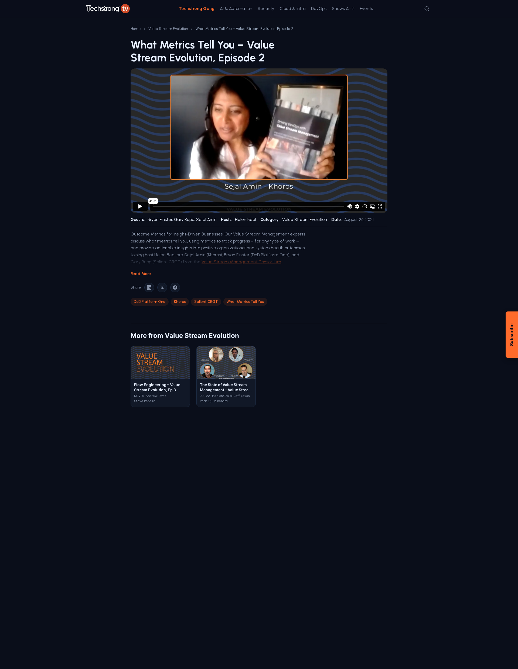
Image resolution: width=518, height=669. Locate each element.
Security (266, 8)
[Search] (427, 8)
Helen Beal (245, 219)
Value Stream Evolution (168, 28)
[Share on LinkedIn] (149, 287)
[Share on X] (162, 287)
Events (366, 8)
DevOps (318, 8)
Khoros (180, 301)
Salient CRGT (206, 301)
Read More (141, 273)
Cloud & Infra (293, 8)
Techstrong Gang (196, 8)
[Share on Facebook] (175, 287)
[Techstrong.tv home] (108, 8)
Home (136, 28)
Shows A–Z (343, 8)
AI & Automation (236, 8)
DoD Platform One (149, 301)
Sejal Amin (206, 219)
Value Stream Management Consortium (241, 261)
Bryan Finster (160, 219)
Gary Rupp (184, 219)
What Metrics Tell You (245, 301)
